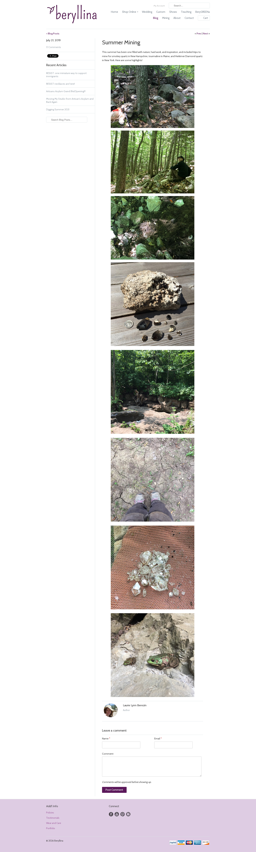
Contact (189, 18)
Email (158, 738)
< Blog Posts (52, 33)
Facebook (111, 814)
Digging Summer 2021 (57, 109)
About (177, 18)
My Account (159, 5)
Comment (107, 753)
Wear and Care (53, 823)
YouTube (117, 814)
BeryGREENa (202, 11)
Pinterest (122, 814)
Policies (50, 812)
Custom (160, 11)
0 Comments (53, 47)
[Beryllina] (72, 14)
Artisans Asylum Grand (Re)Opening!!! (66, 91)
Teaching (186, 11)
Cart (205, 18)
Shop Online (130, 11)
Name (106, 738)
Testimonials (52, 817)
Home (114, 11)
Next (205, 33)
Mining (165, 18)
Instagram (128, 814)
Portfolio (50, 828)
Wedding (147, 11)
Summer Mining (121, 42)
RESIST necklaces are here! (60, 83)
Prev (199, 33)
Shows (173, 11)
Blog (155, 18)
